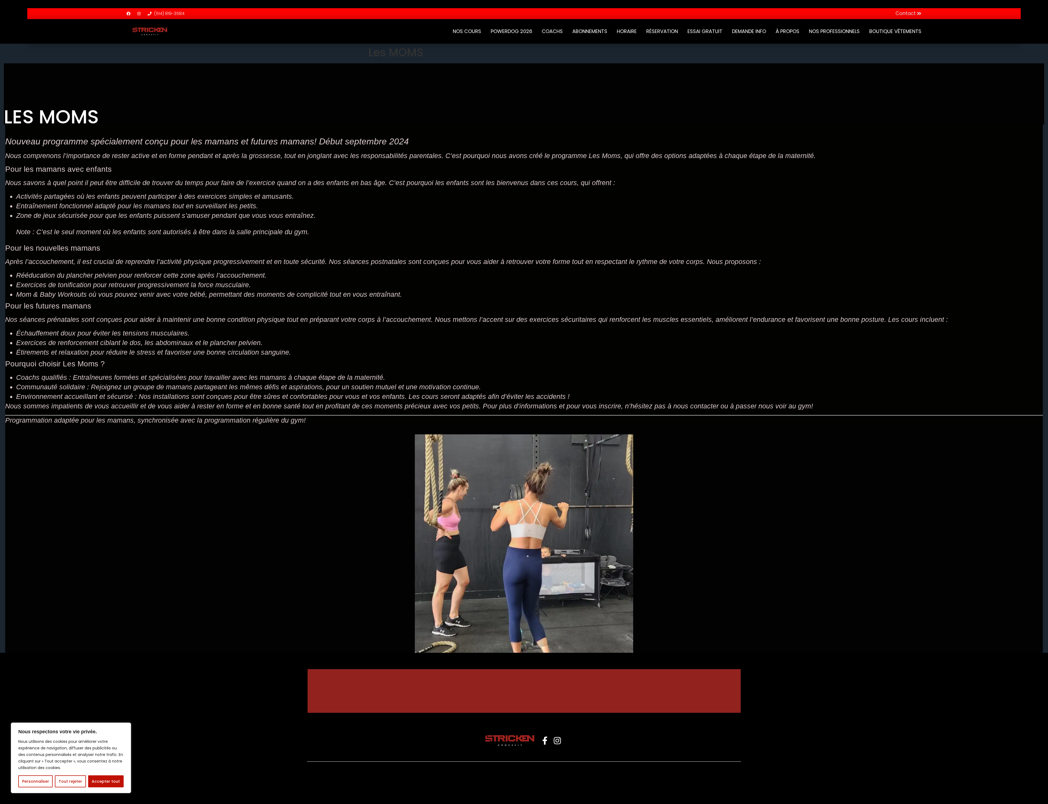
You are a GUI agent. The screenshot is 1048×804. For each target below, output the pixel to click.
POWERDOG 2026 (511, 31)
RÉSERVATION (662, 31)
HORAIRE (627, 31)
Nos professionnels (834, 31)
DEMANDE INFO (749, 31)
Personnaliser (35, 781)
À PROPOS (787, 31)
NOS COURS (467, 31)
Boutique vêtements (895, 31)
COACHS (552, 31)
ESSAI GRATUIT (704, 31)
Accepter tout (106, 781)
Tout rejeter (70, 781)
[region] (71, 758)
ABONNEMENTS (589, 31)
